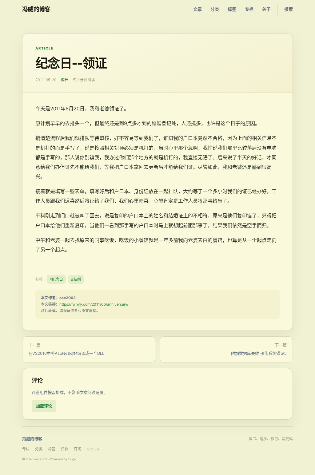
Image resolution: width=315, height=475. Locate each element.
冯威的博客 (36, 9)
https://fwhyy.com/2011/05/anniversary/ (93, 304)
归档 (64, 449)
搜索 (288, 9)
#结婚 (76, 279)
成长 (64, 79)
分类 (214, 9)
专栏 (249, 9)
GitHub (93, 449)
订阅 (77, 449)
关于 (266, 9)
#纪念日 (56, 279)
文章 (197, 9)
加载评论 (44, 405)
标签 (232, 9)
